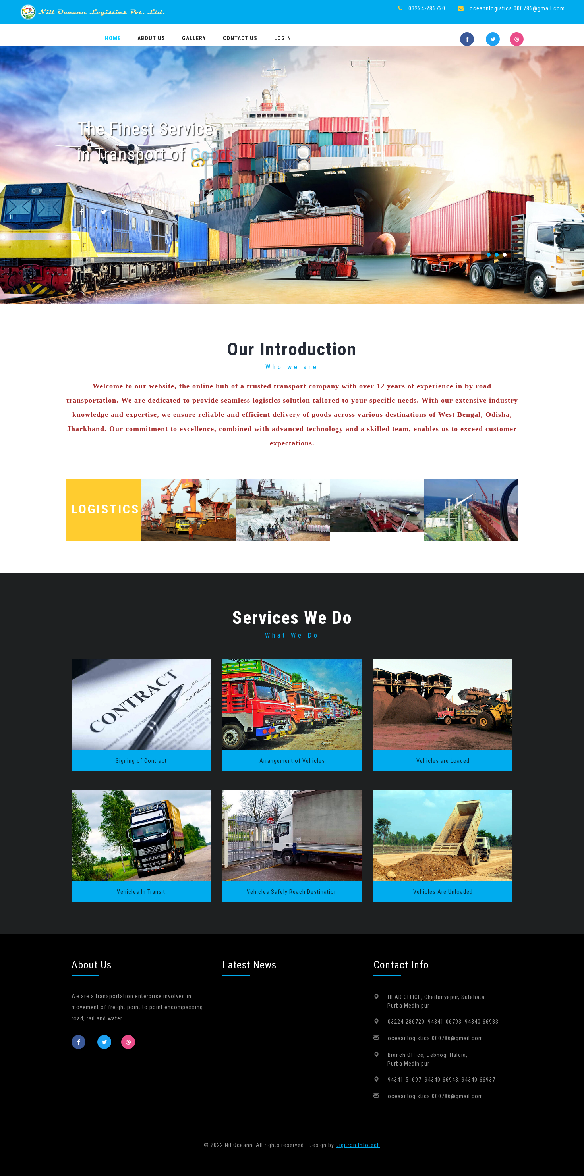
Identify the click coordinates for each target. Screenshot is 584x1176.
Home (113, 38)
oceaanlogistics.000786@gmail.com (435, 1038)
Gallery (194, 38)
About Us (151, 38)
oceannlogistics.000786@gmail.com (517, 8)
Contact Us (240, 38)
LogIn (282, 38)
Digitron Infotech (358, 1145)
